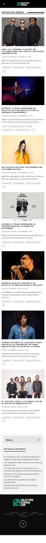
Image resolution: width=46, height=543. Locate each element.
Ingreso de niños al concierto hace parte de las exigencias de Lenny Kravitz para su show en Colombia (22, 345)
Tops (31, 514)
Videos (35, 512)
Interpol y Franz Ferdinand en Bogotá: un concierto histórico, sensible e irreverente (20, 110)
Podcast (9, 514)
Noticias (14, 512)
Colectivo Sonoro (9, 57)
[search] (38, 440)
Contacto (24, 516)
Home (40, 514)
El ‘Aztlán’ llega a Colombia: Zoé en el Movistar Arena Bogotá (22, 402)
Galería (29, 126)
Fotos (5, 126)
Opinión (21, 514)
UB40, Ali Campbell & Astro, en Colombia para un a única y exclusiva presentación (23, 51)
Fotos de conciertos (16, 126)
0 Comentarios (18, 67)
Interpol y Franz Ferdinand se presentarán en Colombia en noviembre (19, 226)
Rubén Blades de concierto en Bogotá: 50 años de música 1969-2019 (22, 284)
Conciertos (7, 67)
